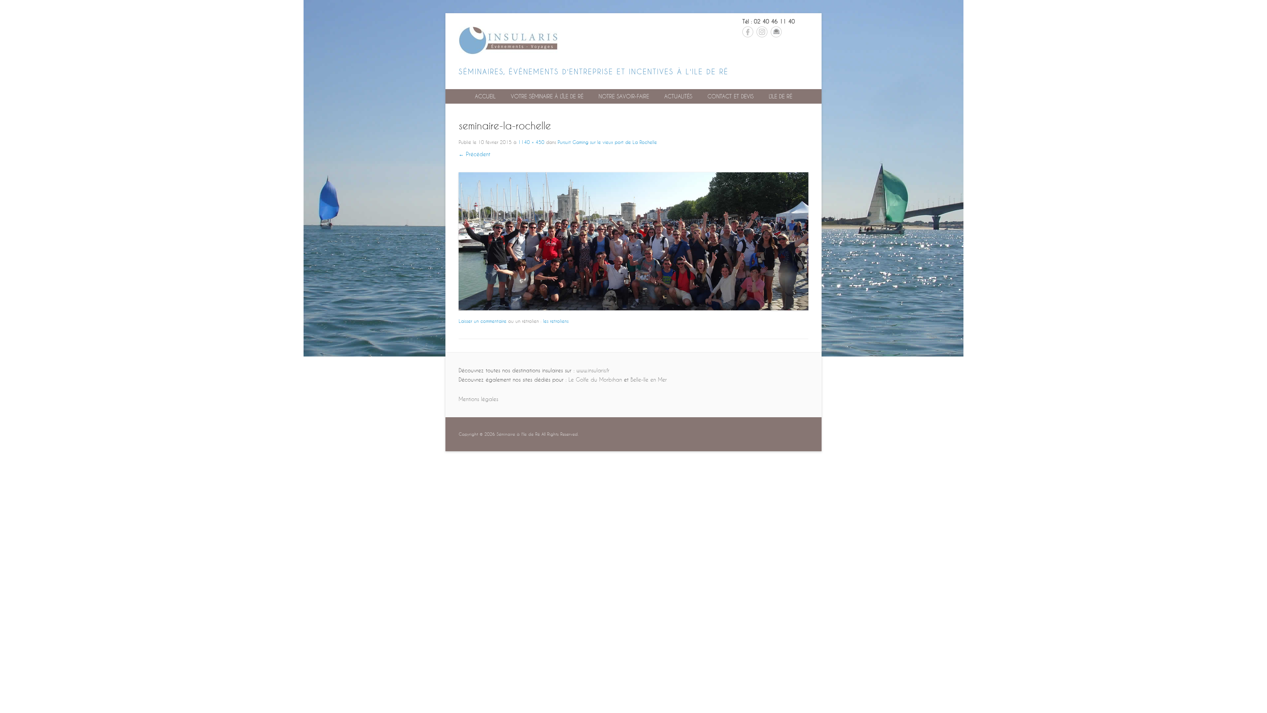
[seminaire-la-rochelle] (633, 241)
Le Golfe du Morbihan (595, 379)
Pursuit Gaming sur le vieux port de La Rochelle (607, 142)
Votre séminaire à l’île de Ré (547, 96)
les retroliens (556, 321)
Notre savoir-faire (624, 96)
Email (776, 31)
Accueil (485, 96)
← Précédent (474, 154)
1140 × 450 (531, 142)
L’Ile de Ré (780, 96)
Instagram (762, 31)
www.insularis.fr (592, 370)
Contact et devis (730, 96)
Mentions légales (478, 399)
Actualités (678, 96)
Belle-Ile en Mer (649, 379)
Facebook (747, 31)
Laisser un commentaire (482, 321)
